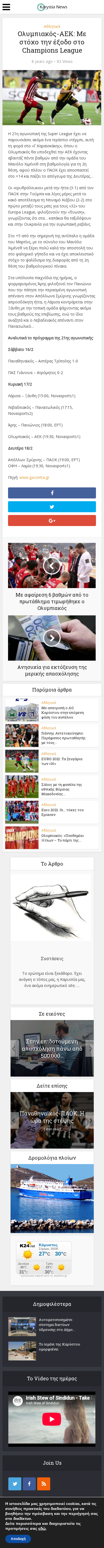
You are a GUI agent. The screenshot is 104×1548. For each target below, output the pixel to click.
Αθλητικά (52, 26)
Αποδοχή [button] (18, 1539)
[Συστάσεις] (51, 908)
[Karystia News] (52, 6)
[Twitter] (14, 1483)
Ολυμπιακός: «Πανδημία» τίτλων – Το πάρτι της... (62, 838)
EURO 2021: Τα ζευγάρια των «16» (61, 761)
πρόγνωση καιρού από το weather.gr (44, 1275)
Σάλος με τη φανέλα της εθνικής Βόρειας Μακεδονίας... (61, 789)
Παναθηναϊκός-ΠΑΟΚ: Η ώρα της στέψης (52, 1117)
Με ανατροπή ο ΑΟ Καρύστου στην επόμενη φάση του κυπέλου (62, 712)
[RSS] (43, 1483)
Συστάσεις (52, 958)
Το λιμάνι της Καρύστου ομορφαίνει (59, 1347)
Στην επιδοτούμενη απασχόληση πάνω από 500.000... (52, 1048)
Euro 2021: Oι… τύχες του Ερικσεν (62, 812)
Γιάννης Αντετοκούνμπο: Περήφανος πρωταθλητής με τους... (63, 738)
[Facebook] (29, 1483)
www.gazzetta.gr (34, 477)
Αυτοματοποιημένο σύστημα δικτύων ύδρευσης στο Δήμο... (57, 1324)
